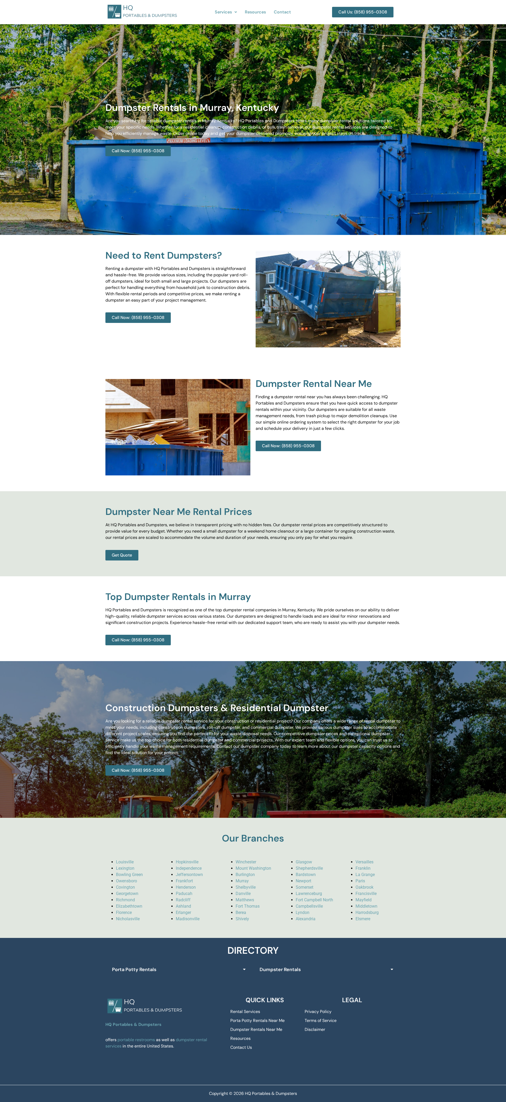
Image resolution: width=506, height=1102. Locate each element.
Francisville (366, 893)
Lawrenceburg (309, 893)
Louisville (125, 861)
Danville (243, 893)
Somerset (304, 887)
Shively (242, 918)
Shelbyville (246, 887)
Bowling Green (129, 874)
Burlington (245, 874)
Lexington (125, 868)
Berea (241, 912)
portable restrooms (136, 1039)
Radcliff (183, 899)
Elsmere (363, 918)
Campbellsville (309, 906)
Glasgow (304, 861)
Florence (124, 912)
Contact (282, 12)
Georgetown (127, 893)
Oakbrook (364, 887)
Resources (255, 12)
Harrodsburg (367, 912)
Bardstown (306, 874)
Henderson (186, 887)
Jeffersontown (189, 874)
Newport (303, 880)
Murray (242, 880)
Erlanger (183, 912)
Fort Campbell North (314, 899)
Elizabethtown (129, 906)
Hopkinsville (187, 861)
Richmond (125, 899)
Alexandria (305, 918)
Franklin (363, 868)
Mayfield (364, 899)
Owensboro (126, 880)
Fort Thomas (248, 906)
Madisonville (188, 918)
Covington (125, 887)
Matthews (245, 899)
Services (223, 12)
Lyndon (302, 912)
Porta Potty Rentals (134, 969)
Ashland (183, 906)
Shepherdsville (309, 868)
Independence (189, 868)
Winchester (246, 861)
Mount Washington (253, 868)
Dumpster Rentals (280, 969)
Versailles (364, 861)
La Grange (365, 874)
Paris (360, 880)
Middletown (366, 906)
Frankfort (184, 880)
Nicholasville (128, 918)
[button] (226, 12)
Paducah (184, 893)
